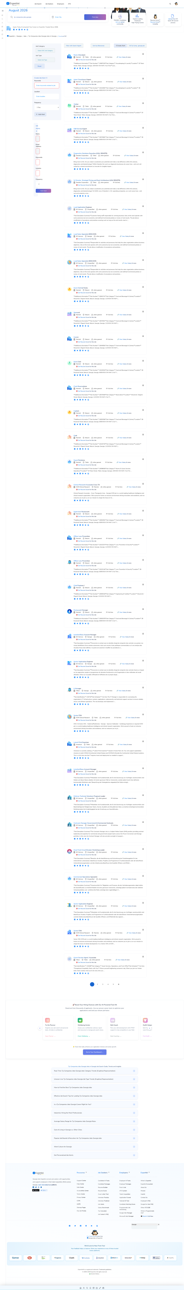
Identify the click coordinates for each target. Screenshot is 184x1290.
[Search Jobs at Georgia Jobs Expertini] (87, 1288)
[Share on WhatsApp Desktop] (27, 29)
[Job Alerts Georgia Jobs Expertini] (90, 1288)
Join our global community (120, 23)
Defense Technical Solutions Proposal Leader (89, 796)
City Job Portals (81, 1211)
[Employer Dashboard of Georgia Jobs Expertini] (94, 1288)
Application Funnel (125, 1197)
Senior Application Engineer (83, 662)
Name (38, 134)
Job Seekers (49, 4)
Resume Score (102, 1191)
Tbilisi (87, 57)
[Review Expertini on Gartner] (15, 1258)
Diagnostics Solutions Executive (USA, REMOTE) (90, 153)
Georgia (89, 236)
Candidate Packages (104, 1184)
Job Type (39, 55)
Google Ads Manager (125, 1213)
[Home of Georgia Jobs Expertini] (81, 1288)
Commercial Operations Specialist (85, 877)
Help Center (80, 1184)
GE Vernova (79, 209)
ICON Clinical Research (83, 487)
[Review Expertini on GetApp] (142, 1258)
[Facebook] (33, 1187)
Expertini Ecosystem (147, 1184)
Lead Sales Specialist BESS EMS (85, 234)
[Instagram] (39, 1187)
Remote (96, 487)
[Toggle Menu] (3, 11)
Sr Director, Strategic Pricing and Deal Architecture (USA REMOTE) (97, 180)
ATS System (123, 1191)
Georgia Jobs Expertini (39, 1179)
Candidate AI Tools (103, 1181)
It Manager (77, 688)
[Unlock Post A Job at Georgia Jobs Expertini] (100, 1288)
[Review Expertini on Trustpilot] (43, 1258)
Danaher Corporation (82, 155)
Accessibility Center (83, 1191)
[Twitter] (36, 1187)
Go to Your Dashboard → (94, 1052)
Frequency (37, 103)
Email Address (38, 145)
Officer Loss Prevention (82, 536)
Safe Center (80, 1187)
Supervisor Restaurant (81, 512)
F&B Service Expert (80, 129)
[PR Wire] (2, 38)
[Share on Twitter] (17, 29)
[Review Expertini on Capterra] (57, 1258)
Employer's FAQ (145, 1201)
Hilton (78, 691)
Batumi (87, 82)
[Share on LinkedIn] (19, 29)
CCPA (78, 1201)
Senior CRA (78, 715)
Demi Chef (77, 362)
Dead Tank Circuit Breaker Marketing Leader (89, 850)
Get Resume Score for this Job (87, 60)
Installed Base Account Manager (85, 635)
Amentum (79, 744)
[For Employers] (2, 26)
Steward (77, 312)
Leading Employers (139, 20)
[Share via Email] (25, 29)
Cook (75, 436)
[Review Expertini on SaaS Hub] (156, 1258)
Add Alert (41, 114)
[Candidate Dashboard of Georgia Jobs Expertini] (84, 1288)
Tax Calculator (102, 1211)
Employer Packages (125, 1184)
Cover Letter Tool (103, 1194)
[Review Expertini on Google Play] (170, 1258)
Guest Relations (79, 460)
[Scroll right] (150, 1028)
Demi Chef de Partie (81, 288)
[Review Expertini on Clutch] (71, 1258)
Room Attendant (79, 55)
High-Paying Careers (137, 23)
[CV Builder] (2, 30)
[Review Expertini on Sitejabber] (100, 1258)
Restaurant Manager (81, 610)
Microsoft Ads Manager (126, 1216)
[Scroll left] (40, 1028)
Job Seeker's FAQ (103, 1214)
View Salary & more (125, 57)
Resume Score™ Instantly (155, 23)
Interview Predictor (103, 1201)
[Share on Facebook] (14, 29)
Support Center (81, 1180)
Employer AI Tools (125, 1181)
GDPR (78, 1204)
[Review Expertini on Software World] (114, 1258)
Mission (143, 1191)
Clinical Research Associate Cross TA (87, 485)
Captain (76, 411)
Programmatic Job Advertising (124, 1208)
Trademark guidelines (105, 1269)
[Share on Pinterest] (22, 29)
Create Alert (121, 46)
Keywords (37, 81)
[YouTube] (41, 1187)
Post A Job (122, 1187)
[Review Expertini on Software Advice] (128, 1258)
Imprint (143, 1194)
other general (97, 57)
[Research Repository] (2, 34)
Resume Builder (103, 1187)
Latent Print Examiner (81, 742)
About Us (143, 1187)
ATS (69, 4)
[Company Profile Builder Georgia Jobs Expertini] (97, 1288)
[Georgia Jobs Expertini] (15, 4)
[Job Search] (170, 3)
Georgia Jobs (92, 1238)
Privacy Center (81, 1197)
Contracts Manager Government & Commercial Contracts (93, 823)
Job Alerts (101, 1204)
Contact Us (144, 1197)
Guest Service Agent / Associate (85, 958)
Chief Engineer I (79, 585)
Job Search (38, 4)
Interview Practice (103, 1197)
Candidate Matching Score (127, 1204)
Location (37, 92)
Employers (60, 4)
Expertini (144, 1172)
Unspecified (90, 209)
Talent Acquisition (124, 1194)
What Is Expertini (146, 1181)
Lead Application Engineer (83, 207)
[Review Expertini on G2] (29, 1258)
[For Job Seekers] (2, 23)
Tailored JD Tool (124, 1201)
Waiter (76, 104)
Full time (109, 57)
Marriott (78, 57)
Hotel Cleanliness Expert (82, 80)
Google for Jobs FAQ (147, 1204)
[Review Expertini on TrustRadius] (85, 1258)
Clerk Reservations (80, 386)
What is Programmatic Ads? (147, 1212)
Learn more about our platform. (47, 1185)
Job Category (40, 46)
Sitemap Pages (81, 1207)
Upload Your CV (173, 19)
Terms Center (81, 1194)
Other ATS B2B (145, 1207)
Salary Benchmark (103, 1207)
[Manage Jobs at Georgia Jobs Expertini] (103, 1288)
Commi (76, 337)
